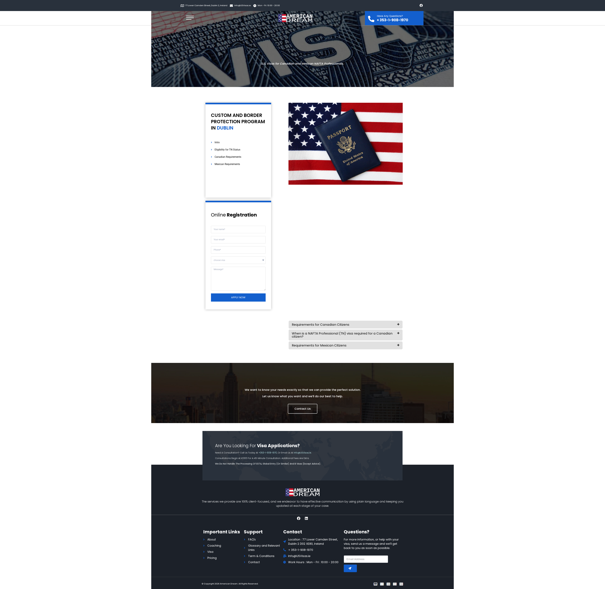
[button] (346, 325)
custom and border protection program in (238, 121)
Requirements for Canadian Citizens (320, 324)
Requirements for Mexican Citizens (319, 345)
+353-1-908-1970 (268, 452)
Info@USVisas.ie (302, 452)
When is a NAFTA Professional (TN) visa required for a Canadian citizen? (342, 335)
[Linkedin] (306, 518)
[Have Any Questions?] (371, 18)
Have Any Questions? (390, 16)
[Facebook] (421, 5)
